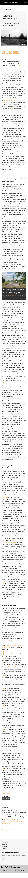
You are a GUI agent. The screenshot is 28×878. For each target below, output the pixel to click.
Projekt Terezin (11, 654)
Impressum (4, 846)
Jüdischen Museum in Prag (10, 667)
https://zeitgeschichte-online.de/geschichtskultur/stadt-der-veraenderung (13, 821)
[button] (3, 52)
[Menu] (25, 2)
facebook (3, 867)
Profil (2, 859)
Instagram (14, 52)
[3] (24, 121)
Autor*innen (4, 842)
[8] (14, 493)
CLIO (14, 867)
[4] (17, 268)
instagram (11, 867)
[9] (3, 583)
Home (2, 7)
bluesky (17, 52)
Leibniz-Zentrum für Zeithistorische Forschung (13, 856)
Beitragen (4, 844)
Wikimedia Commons (14, 295)
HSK (18, 867)
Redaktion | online (10, 852)
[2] (12, 108)
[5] (9, 326)
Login (2, 861)
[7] (7, 484)
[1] (20, 65)
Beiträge (10, 7)
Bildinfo (23, 44)
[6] (3, 382)
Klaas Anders (6, 793)
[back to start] (10, 2)
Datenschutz (4, 848)
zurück (7, 798)
